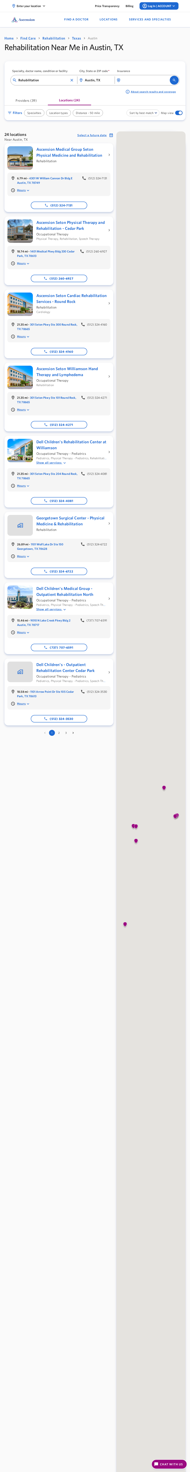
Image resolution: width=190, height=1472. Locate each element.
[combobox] (43, 80)
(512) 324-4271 (61, 424)
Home (9, 38)
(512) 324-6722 (61, 571)
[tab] (26, 101)
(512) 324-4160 (61, 351)
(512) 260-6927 (61, 278)
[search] (174, 80)
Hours (21, 190)
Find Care (28, 38)
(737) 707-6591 (61, 647)
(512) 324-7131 (61, 205)
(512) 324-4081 (61, 500)
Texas (76, 38)
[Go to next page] (73, 738)
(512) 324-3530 (61, 723)
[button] (72, 80)
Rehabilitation (53, 38)
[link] (107, 6)
